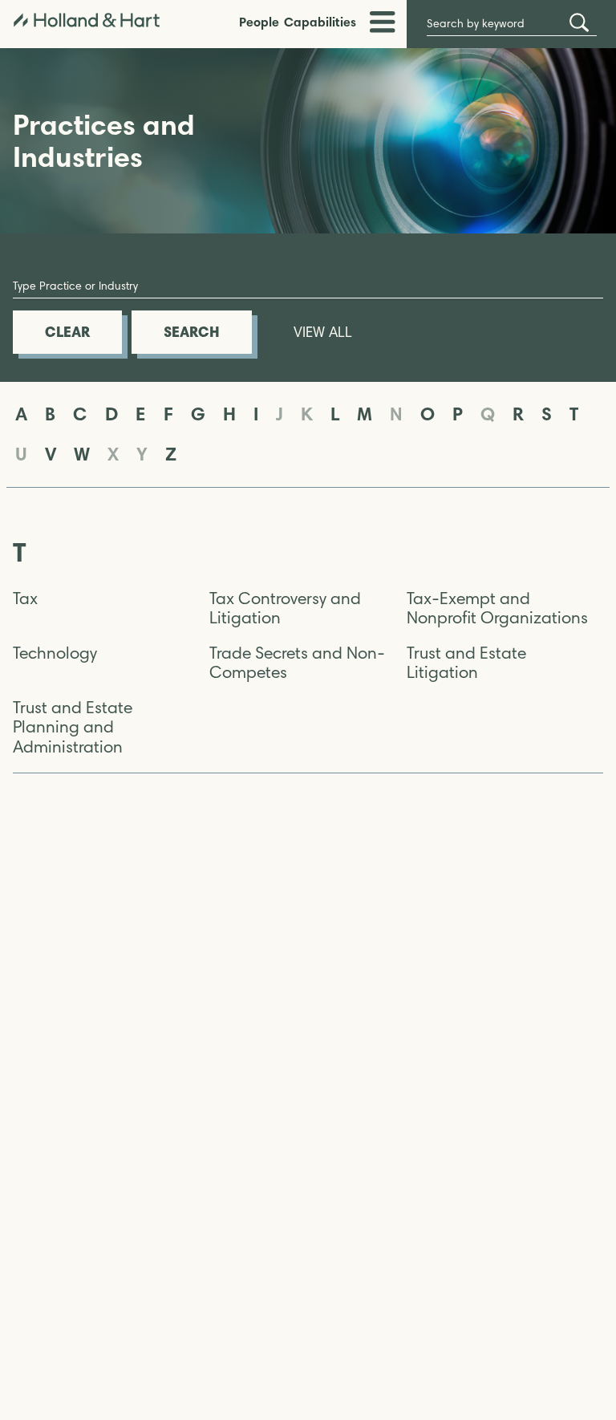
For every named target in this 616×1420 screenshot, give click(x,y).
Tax (25, 598)
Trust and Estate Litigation (466, 662)
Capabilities (320, 22)
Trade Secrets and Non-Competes (297, 662)
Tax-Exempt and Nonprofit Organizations (497, 608)
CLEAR (67, 332)
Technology (55, 653)
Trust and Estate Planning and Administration (72, 727)
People (259, 22)
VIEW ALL (323, 332)
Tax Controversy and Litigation (285, 608)
